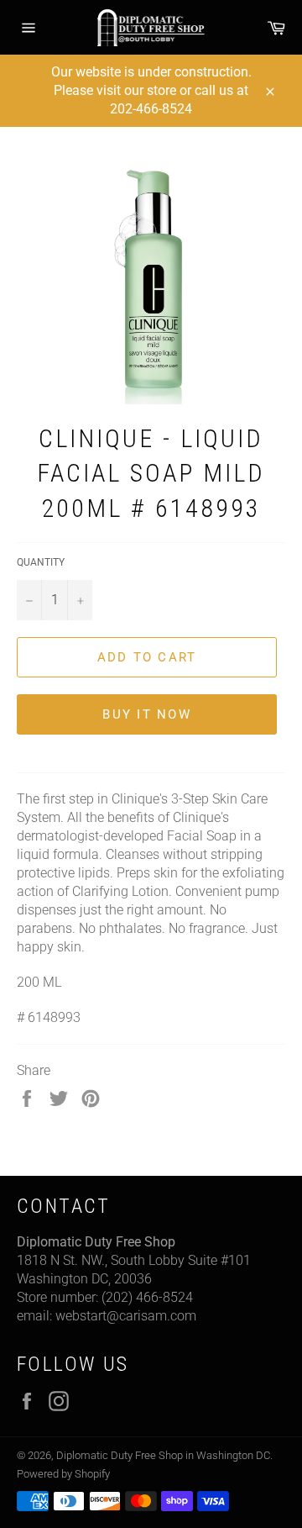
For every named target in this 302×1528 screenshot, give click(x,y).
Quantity (41, 562)
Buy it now (146, 714)
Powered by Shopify (63, 1473)
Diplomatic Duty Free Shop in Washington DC (163, 1455)
